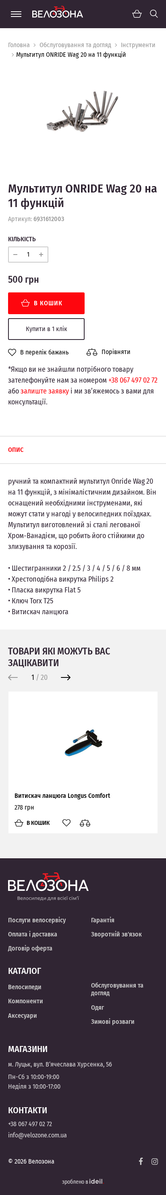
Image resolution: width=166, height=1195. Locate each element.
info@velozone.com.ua (37, 1135)
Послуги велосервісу (37, 920)
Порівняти (116, 352)
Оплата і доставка (32, 934)
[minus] (15, 254)
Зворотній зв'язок (116, 934)
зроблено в (75, 1181)
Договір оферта (30, 948)
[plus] (41, 254)
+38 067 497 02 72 (133, 380)
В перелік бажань (44, 352)
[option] (83, 114)
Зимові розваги (113, 1021)
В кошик (48, 303)
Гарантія (102, 920)
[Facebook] (141, 1161)
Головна (19, 45)
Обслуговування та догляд (75, 45)
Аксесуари (22, 1015)
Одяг (97, 1007)
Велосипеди (25, 987)
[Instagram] (155, 1162)
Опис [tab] (15, 450)
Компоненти (25, 1001)
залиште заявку (45, 391)
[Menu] (16, 14)
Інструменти (138, 45)
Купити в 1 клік (46, 329)
